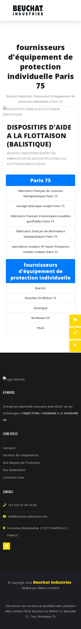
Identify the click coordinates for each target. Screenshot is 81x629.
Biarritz (40, 288)
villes (8, 611)
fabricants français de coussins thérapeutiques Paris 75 (40, 193)
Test (33, 616)
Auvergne (40, 308)
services (32, 606)
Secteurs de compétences (21, 455)
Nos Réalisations (14, 470)
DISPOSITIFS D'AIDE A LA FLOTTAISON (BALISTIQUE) (39, 136)
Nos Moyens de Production (21, 463)
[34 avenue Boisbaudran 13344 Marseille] (75, 345)
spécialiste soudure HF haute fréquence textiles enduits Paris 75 (40, 249)
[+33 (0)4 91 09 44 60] (75, 332)
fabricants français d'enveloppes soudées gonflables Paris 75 (40, 218)
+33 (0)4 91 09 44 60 (22, 505)
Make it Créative (49, 588)
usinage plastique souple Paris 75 (40, 206)
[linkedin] (6, 546)
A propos (9, 448)
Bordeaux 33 (40, 318)
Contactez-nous (13, 477)
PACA (40, 328)
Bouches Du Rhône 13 (40, 298)
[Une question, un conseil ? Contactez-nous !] (75, 319)
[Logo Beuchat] (28, 10)
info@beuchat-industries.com (27, 516)
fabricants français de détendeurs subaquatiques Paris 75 (40, 233)
